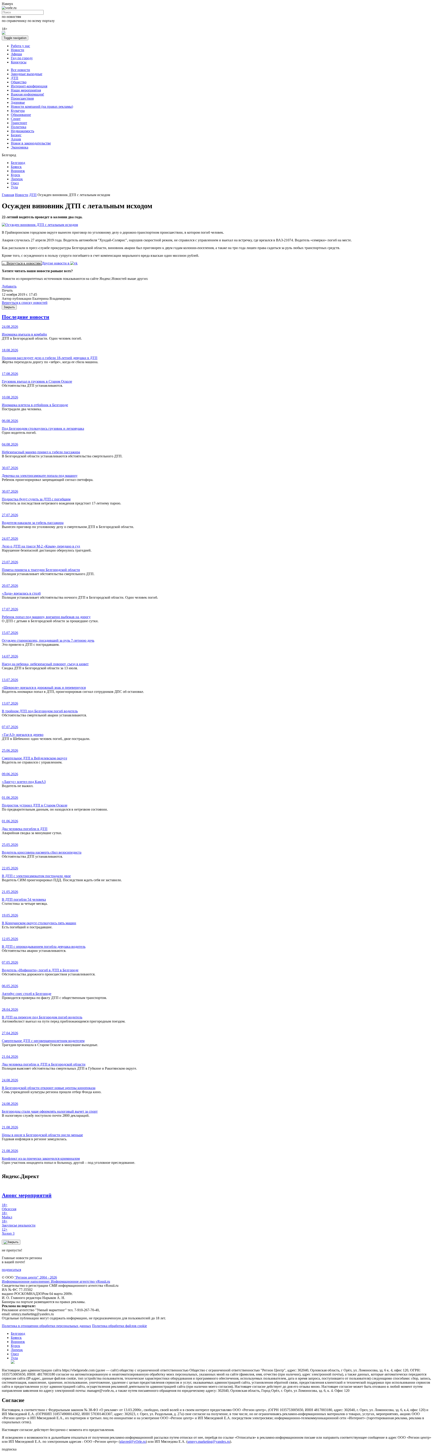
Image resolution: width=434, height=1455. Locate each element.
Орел (15, 183)
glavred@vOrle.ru (133, 1441)
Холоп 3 (8, 1231)
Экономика (19, 147)
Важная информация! (27, 94)
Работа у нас (20, 46)
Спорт (16, 119)
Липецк (17, 179)
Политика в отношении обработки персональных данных (46, 1326)
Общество (18, 82)
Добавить (9, 286)
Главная (8, 195)
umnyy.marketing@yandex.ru (208, 1441)
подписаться (11, 1270)
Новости (17, 50)
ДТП (14, 78)
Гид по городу (22, 58)
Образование (21, 115)
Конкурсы (18, 62)
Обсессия (9, 1207)
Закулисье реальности (18, 1223)
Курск (15, 175)
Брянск (16, 167)
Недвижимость (22, 131)
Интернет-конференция (29, 86)
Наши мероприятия (26, 90)
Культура (18, 111)
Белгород (18, 163)
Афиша (16, 54)
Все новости (20, 70)
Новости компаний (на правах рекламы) (42, 106)
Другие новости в (56, 263)
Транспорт (19, 123)
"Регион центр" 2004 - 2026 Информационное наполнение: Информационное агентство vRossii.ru (56, 1279)
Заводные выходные (26, 74)
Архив (16, 139)
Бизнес (16, 135)
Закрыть (9, 307)
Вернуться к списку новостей (24, 303)
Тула (14, 187)
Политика (18, 127)
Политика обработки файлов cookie (119, 1326)
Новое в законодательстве (31, 143)
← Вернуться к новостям (22, 263)
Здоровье (18, 102)
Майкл (7, 1215)
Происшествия (22, 98)
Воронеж (18, 171)
